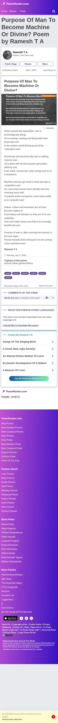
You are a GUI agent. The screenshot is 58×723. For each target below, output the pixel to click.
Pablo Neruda (8, 537)
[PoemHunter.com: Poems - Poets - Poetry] (15, 3)
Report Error (36, 627)
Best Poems (7, 423)
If (2, 604)
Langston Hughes (10, 541)
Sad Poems (7, 486)
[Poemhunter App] (11, 618)
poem (8, 273)
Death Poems (8, 482)
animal (24, 273)
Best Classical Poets (11, 448)
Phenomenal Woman (12, 575)
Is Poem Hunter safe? (30, 630)
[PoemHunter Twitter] (26, 618)
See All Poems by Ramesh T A (29, 378)
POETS (16, 397)
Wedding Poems (9, 494)
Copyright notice (19, 624)
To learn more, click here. (12, 719)
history (42, 273)
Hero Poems (7, 507)
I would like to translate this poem (20, 325)
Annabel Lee (7, 595)
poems (16, 273)
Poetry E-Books (9, 511)
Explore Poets (8, 456)
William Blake (8, 553)
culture (33, 273)
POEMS (5, 397)
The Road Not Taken (11, 583)
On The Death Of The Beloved (16, 612)
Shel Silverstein (9, 549)
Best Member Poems (11, 427)
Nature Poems (8, 498)
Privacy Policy (10, 633)
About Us (6, 624)
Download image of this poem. (16, 286)
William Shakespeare (12, 532)
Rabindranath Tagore (12, 557)
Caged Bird (7, 599)
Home (4, 11)
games (8, 278)
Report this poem (46, 286)
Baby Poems (7, 478)
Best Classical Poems (12, 432)
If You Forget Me (9, 587)
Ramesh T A (20, 52)
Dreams (5, 591)
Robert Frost (7, 524)
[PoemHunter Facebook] (21, 618)
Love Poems (7, 474)
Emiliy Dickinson (9, 545)
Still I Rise (6, 579)
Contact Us (18, 627)
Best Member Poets (11, 444)
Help (27, 627)
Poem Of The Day (10, 460)
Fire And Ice (7, 608)
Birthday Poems (9, 490)
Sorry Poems (7, 503)
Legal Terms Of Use (27, 633)
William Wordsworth (11, 561)
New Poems (7, 436)
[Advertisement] (29, 693)
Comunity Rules (49, 630)
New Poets (6, 440)
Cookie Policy (35, 624)
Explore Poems (9, 452)
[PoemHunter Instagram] (31, 618)
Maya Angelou (8, 528)
